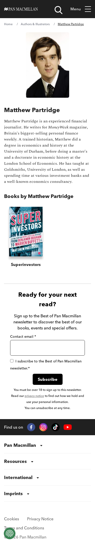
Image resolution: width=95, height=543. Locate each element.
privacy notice (34, 396)
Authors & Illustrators (35, 24)
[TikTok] (55, 427)
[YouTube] (68, 427)
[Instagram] (43, 427)
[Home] (21, 9)
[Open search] (58, 10)
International (18, 477)
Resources (15, 461)
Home (8, 24)
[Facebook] (31, 427)
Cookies (11, 518)
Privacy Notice (40, 518)
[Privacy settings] (9, 533)
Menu (75, 9)
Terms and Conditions (24, 527)
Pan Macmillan (20, 445)
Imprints (13, 493)
